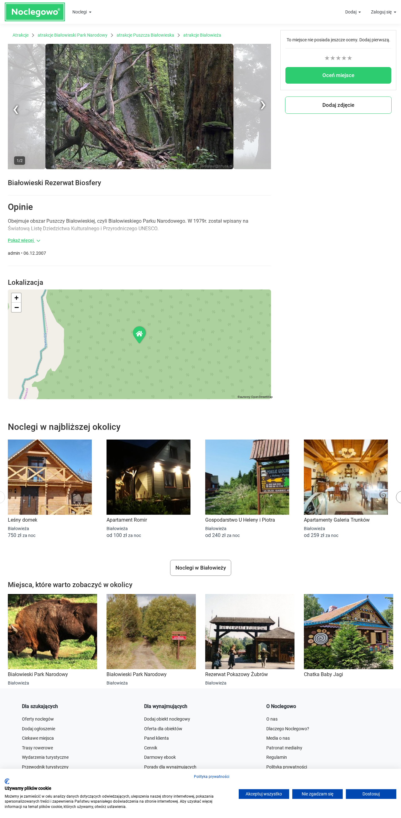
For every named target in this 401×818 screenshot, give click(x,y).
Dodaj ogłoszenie (38, 728)
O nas (272, 719)
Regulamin (276, 757)
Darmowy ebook (160, 757)
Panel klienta (156, 738)
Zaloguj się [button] (382, 11)
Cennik (150, 747)
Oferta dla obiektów (163, 728)
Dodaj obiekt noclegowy (167, 719)
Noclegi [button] (80, 11)
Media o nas (278, 738)
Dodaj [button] (351, 11)
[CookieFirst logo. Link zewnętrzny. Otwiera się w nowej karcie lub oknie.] (7, 781)
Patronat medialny (284, 747)
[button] (140, 334)
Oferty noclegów (38, 719)
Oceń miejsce (338, 75)
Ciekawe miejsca (38, 738)
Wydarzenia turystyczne (45, 757)
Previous (16, 167)
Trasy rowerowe (37, 747)
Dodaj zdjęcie (338, 105)
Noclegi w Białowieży (200, 568)
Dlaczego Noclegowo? (287, 728)
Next (266, 46)
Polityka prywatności (211, 776)
